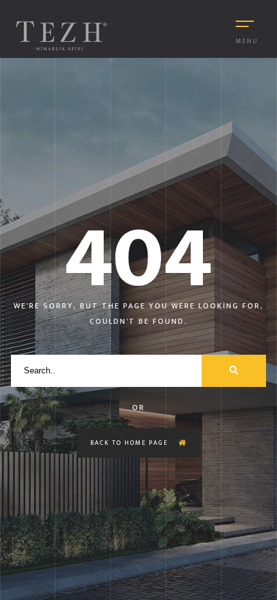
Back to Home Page (130, 443)
